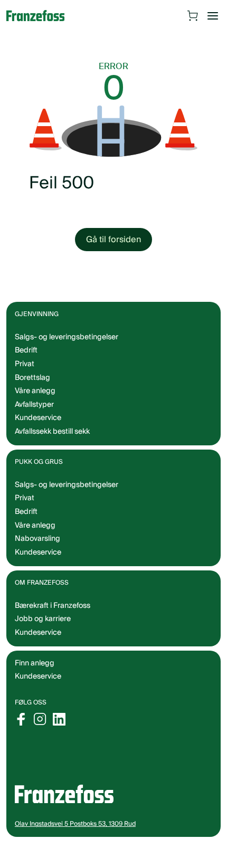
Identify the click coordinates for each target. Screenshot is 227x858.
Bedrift (26, 350)
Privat (24, 364)
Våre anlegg (35, 391)
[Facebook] (21, 719)
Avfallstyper (34, 404)
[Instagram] (40, 719)
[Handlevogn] (193, 16)
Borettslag (32, 377)
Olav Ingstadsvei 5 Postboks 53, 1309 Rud (75, 824)
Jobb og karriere (43, 619)
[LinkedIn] (59, 719)
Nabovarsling (37, 538)
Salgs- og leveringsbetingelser (66, 337)
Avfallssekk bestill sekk (52, 431)
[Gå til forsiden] (40, 15)
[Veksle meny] (213, 16)
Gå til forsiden (113, 239)
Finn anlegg (34, 663)
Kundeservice (38, 676)
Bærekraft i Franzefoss (52, 605)
